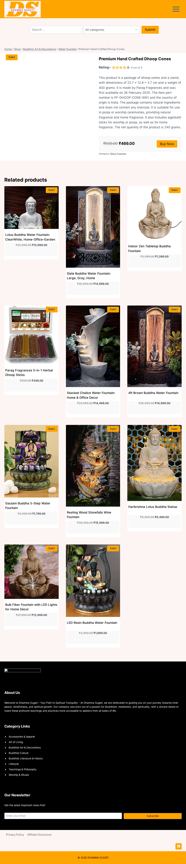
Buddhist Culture (19, 753)
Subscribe (153, 816)
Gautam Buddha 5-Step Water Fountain (27, 506)
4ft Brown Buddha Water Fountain (153, 393)
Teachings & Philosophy (23, 769)
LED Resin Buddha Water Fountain (92, 623)
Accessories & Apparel (22, 736)
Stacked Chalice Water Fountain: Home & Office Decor (91, 395)
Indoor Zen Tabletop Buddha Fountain (149, 248)
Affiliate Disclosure (39, 834)
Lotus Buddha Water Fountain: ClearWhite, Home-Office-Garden (30, 237)
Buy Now (167, 144)
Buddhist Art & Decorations (25, 747)
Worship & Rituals (19, 774)
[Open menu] (177, 9)
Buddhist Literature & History (26, 758)
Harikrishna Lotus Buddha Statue (152, 507)
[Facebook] (178, 846)
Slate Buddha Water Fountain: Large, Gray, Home (89, 276)
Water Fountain (118, 153)
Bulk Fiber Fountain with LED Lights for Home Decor (31, 607)
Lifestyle (14, 763)
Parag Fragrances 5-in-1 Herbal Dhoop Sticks (29, 372)
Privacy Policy (15, 834)
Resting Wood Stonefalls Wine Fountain (89, 515)
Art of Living (16, 742)
